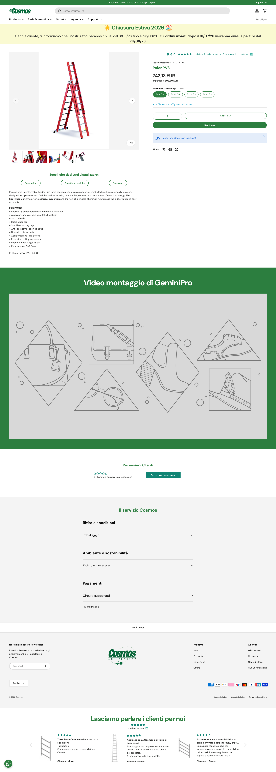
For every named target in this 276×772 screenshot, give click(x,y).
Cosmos (19, 697)
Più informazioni (91, 606)
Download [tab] (118, 183)
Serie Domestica (38, 19)
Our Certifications (257, 667)
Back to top (138, 627)
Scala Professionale (162, 62)
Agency (76, 19)
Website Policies (238, 697)
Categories (199, 661)
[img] (138, 725)
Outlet (60, 19)
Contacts (253, 656)
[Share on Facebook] (170, 149)
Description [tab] (31, 183)
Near (196, 650)
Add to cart (225, 115)
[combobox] (142, 10)
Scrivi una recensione (163, 475)
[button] (265, 11)
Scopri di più (148, 2)
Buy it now (209, 125)
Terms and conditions (258, 697)
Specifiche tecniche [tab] (75, 183)
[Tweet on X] (164, 149)
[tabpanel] (74, 222)
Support (93, 19)
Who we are (254, 650)
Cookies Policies (220, 697)
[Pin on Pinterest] (176, 149)
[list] (74, 100)
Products (15, 19)
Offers (196, 667)
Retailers (261, 19)
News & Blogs (255, 661)
